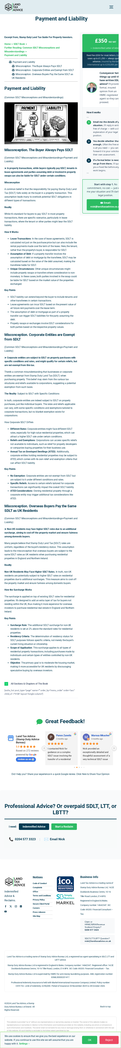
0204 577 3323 (22, 839)
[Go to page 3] (81, 767)
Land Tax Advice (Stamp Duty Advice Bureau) (27, 739)
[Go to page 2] (79, 767)
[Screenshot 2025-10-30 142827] (65, 901)
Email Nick (54, 839)
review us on (24, 759)
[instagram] (16, 906)
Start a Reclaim (64, 826)
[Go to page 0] (74, 767)
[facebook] (5, 906)
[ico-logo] (65, 876)
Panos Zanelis (63, 735)
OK (89, 1040)
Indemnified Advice (34, 826)
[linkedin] (21, 906)
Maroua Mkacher (100, 735)
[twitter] (11, 906)
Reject (109, 1040)
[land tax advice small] (13, 4)
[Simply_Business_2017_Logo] (65, 894)
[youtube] (5, 911)
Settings (23, 1043)
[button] (41, 684)
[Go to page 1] (76, 767)
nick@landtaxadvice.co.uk (98, 941)
